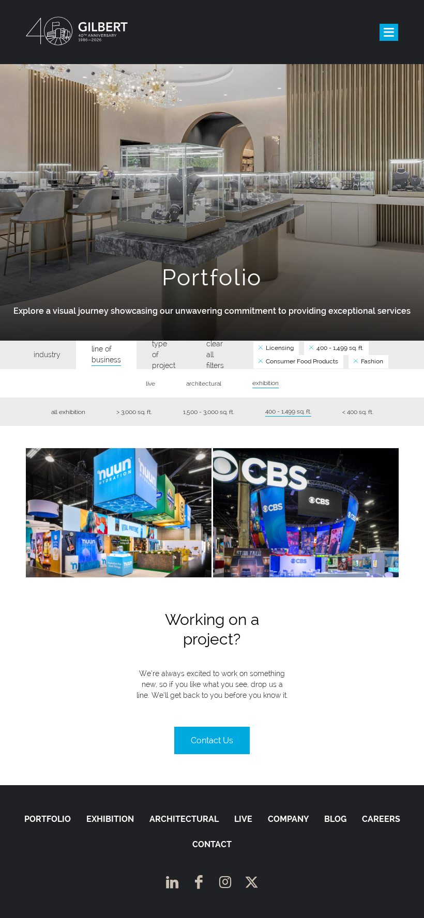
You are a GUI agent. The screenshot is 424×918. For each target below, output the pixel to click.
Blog (335, 819)
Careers (381, 819)
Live (243, 819)
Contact (212, 844)
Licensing (279, 347)
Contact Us (212, 740)
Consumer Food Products (301, 361)
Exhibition (110, 819)
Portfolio (47, 819)
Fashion (371, 361)
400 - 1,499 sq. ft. (339, 347)
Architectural (184, 819)
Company (288, 819)
